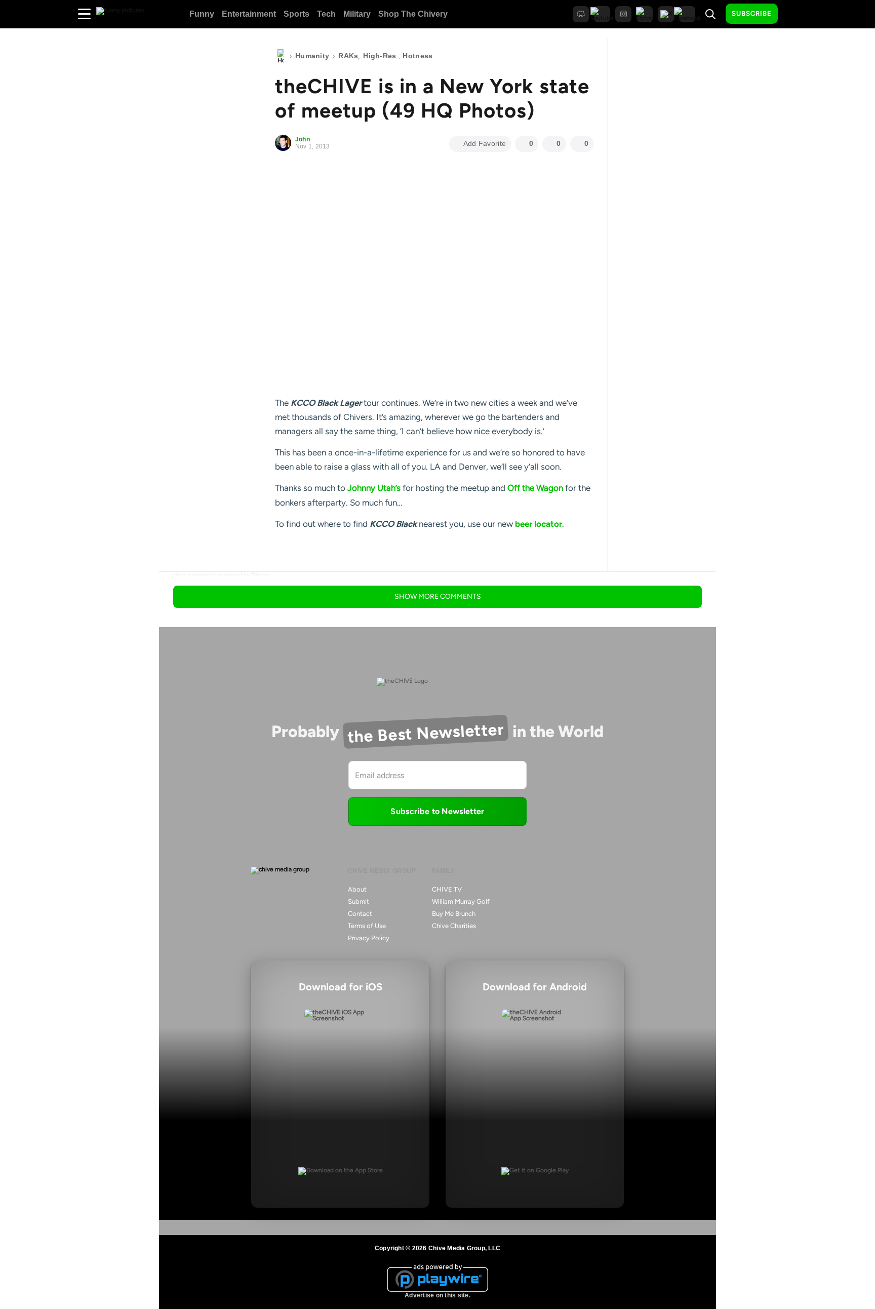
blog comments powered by (221, 575)
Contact (360, 913)
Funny (201, 14)
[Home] (280, 56)
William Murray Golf (461, 901)
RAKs (348, 56)
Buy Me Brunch (453, 913)
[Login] (794, 14)
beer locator (538, 524)
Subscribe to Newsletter (437, 811)
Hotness (417, 56)
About (357, 889)
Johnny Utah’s (374, 488)
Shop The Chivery (413, 14)
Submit (358, 901)
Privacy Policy (368, 938)
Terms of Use (367, 926)
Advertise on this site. (437, 1295)
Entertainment (249, 14)
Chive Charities (454, 926)
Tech (326, 14)
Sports (296, 14)
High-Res (379, 56)
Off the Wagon (535, 488)
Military (357, 14)
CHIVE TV (447, 889)
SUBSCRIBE (752, 13)
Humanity (312, 56)
